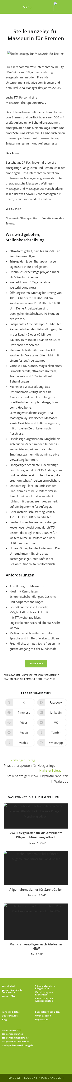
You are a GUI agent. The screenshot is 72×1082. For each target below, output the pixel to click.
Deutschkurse (10, 1015)
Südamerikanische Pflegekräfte (45, 987)
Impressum (41, 1019)
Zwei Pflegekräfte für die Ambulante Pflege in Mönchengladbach (36, 835)
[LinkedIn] (40, 1058)
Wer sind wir (9, 986)
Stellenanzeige (46, 678)
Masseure (27, 675)
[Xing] (49, 1058)
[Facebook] (22, 1058)
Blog (4, 1019)
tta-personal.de (10, 1033)
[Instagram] (31, 1058)
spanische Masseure (25, 678)
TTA (17, 617)
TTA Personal (22, 97)
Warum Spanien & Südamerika (12, 991)
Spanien (8, 678)
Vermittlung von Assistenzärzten (44, 999)
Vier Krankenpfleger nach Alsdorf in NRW (36, 946)
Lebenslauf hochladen (47, 1011)
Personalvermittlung (46, 675)
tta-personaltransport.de (15, 1041)
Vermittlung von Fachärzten (44, 993)
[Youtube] (59, 1058)
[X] (13, 1058)
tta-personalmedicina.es (15, 1037)
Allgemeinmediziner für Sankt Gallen (36, 889)
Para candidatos (11, 1011)
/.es (21, 1033)
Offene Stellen (43, 1015)
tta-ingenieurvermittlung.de (17, 1045)
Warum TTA (8, 996)
